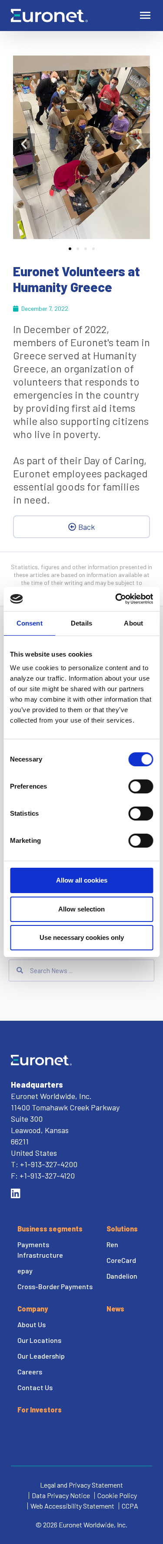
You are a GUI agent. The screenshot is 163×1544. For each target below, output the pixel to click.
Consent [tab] (30, 623)
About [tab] (133, 623)
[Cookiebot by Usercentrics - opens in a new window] (116, 599)
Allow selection (81, 909)
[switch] (140, 786)
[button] (24, 144)
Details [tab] (81, 623)
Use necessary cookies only (82, 937)
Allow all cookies (81, 880)
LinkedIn (15, 1193)
